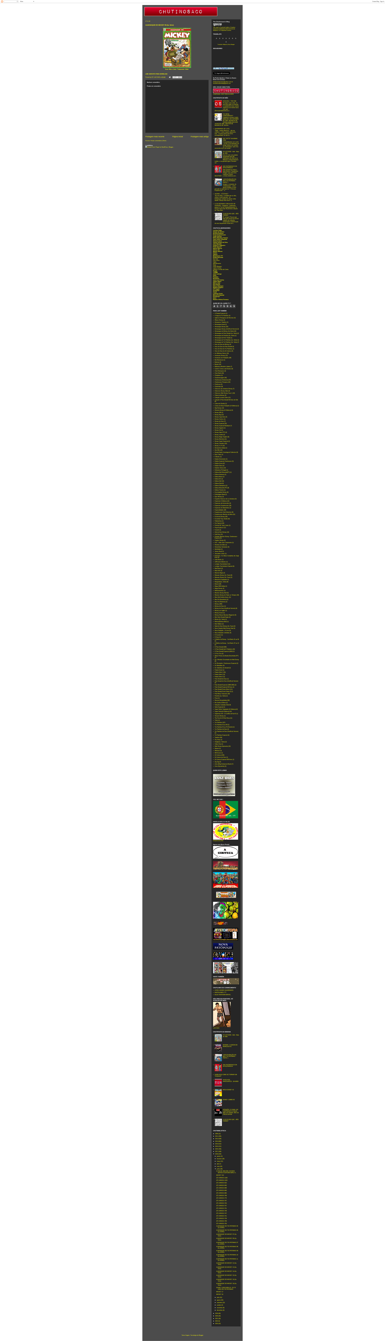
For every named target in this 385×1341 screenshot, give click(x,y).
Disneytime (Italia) (220, 448)
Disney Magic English (221, 437)
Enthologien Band (220, 494)
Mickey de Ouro (219, 606)
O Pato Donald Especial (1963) (224, 651)
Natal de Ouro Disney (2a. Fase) (224, 626)
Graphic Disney (219, 540)
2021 (216, 1318)
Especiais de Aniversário (222, 503)
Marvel (217, 584)
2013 (216, 1141)
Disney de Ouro (219, 421)
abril (218, 1164)
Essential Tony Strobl (221, 519)
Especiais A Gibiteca (221, 501)
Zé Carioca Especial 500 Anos (223, 759)
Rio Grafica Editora (220, 702)
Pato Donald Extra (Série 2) (223, 689)
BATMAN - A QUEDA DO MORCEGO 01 (230, 1045)
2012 (216, 1138)
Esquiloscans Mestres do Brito (224, 514)
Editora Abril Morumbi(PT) (222, 472)
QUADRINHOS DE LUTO (222, 128)
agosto (219, 1300)
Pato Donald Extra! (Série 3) (223, 691)
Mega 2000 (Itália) (220, 586)
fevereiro (219, 1158)
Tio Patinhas (218, 722)
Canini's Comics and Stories (223, 368)
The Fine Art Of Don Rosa (222, 718)
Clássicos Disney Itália (221, 391)
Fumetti (217, 530)
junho (218, 1169)
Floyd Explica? (219, 527)
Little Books (218, 559)
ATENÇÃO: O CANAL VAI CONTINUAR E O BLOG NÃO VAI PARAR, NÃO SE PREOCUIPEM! (231, 1112)
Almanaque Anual (220, 324)
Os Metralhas (218, 665)
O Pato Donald (219, 647)
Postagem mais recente (154, 137)
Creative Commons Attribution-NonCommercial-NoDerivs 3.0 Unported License (224, 29)
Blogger (201, 1335)
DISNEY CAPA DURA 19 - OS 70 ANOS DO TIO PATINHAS (226, 1288)
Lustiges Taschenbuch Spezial (223, 566)
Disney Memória (219, 439)
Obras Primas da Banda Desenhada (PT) (226, 656)
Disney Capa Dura (220, 417)
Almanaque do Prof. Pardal (222, 337)
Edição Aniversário (220, 459)
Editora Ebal (218, 483)
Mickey (217, 604)
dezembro (220, 1310)
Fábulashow (218, 521)
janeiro (219, 1156)
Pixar (216, 698)
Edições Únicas (219, 468)
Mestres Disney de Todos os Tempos (225, 595)
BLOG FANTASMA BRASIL (223, 994)
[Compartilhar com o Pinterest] (181, 77)
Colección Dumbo (220, 403)
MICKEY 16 (219, 1294)
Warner (217, 748)
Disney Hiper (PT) (220, 432)
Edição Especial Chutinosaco (223, 461)
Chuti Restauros (219, 371)
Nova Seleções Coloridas (222, 632)
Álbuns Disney (219, 320)
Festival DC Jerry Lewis (221, 525)
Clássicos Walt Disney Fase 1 (223, 393)
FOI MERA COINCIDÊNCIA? (228, 114)
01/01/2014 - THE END (229, 101)
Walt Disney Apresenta (221, 746)
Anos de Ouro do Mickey (222, 344)
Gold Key (217, 534)
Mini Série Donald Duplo (222, 617)
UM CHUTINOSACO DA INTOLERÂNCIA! (230, 167)
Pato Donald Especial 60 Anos (223, 687)
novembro (220, 1307)
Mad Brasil (218, 568)
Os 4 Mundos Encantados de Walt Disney (227, 659)
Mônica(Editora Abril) (221, 621)
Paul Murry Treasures (221, 693)
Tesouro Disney (219, 716)
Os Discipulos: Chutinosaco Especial (225, 663)
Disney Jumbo (219, 434)
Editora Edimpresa (220, 485)
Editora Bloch (218, 476)
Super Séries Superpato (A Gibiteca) (225, 709)
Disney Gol (218, 430)
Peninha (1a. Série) (220, 696)
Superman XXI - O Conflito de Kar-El (225, 713)
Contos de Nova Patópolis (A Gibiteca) (226, 405)
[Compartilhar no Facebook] (179, 77)
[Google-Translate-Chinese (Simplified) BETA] (216, 39)
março (219, 1161)
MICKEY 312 (220, 1175)
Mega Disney (218, 588)
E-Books (217, 456)
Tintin (216, 720)
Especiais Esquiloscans (222, 505)
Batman (217, 362)
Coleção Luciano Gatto (221, 397)
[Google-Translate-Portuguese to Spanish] (226, 43)
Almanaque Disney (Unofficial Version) (226, 329)
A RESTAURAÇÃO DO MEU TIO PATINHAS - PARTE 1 (229, 181)
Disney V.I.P (218, 445)
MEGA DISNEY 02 (228, 1089)
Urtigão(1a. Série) (220, 742)
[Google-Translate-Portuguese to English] (232, 39)
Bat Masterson (219, 360)
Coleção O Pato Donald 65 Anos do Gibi (226, 400)
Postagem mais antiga (200, 137)
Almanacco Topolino (220, 322)
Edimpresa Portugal (220, 470)
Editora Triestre (219, 490)
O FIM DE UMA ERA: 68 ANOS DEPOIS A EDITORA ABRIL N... (226, 1171)
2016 (216, 1149)
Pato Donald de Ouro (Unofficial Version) (226, 681)
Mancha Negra (219, 573)
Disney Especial (219, 423)
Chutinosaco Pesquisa (221, 382)
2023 (216, 1323)
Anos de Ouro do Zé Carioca (223, 351)
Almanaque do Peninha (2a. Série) (225, 335)
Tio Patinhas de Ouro (221, 729)
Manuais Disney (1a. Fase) (222, 575)
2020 (216, 1316)
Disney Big (218, 414)
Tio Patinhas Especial (221, 735)
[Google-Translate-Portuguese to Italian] (226, 39)
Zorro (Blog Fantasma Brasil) (223, 764)
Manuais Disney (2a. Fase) (222, 577)
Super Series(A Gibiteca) (222, 711)
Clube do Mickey (219, 395)
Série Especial (219, 707)
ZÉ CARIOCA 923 (221, 1183)
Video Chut (218, 744)
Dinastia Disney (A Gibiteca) (223, 410)
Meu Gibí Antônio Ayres (221, 597)
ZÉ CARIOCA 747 (221, 1213)
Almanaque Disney (220, 326)
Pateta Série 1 (219, 672)
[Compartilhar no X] (177, 77)
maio (218, 1166)
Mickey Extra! (219, 612)
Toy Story (217, 739)
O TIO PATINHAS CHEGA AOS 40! (225, 203)
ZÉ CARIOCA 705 (221, 1223)
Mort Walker (218, 624)
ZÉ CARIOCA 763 (221, 1203)
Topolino (217, 737)
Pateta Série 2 (219, 674)
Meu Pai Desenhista (220, 599)
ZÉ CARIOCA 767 (221, 1200)
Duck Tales (218, 454)
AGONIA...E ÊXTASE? (221, 194)
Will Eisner (218, 753)
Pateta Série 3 (219, 676)
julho (218, 1297)
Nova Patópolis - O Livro (222, 630)
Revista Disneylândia (221, 700)
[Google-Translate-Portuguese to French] (219, 39)
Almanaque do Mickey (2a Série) (224, 331)
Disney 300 (218, 412)
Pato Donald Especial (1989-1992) (224, 685)
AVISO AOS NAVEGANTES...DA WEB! (231, 1080)
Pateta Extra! (218, 670)
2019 (216, 1313)
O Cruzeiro (218, 635)
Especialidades (219, 510)
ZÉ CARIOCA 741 (221, 1216)
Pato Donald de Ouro (221, 679)
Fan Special (218, 523)
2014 (216, 1144)
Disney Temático (219, 443)
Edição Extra (218, 463)
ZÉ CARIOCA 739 (221, 1218)
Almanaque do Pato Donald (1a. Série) (226, 333)
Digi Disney (218, 408)
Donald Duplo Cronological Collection (225, 452)
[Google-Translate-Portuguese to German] (222, 39)
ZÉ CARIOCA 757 (221, 1205)
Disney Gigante (219, 428)
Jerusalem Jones (220, 553)
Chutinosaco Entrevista (221, 380)
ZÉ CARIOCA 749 (221, 1211)
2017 (216, 1151)
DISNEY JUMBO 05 (229, 1099)
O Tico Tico (218, 653)
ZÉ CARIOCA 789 (221, 1195)
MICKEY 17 (219, 1291)
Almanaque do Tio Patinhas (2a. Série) (226, 342)
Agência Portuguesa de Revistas (224, 318)
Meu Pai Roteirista (220, 601)
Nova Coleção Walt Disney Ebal (224, 628)
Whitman (217, 750)
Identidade (218, 549)
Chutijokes (218, 375)
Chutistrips (218, 386)
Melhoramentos (219, 590)
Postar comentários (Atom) (158, 140)
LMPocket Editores (220, 562)
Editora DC (218, 479)
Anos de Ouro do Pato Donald (223, 346)
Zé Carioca (218, 755)
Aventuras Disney (220, 355)
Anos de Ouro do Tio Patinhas (223, 349)
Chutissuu (217, 384)
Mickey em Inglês (220, 610)
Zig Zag (217, 762)
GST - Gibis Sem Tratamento (223, 542)
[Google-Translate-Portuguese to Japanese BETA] (229, 39)
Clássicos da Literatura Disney (223, 388)
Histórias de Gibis (220, 544)
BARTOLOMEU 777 (220, 992)
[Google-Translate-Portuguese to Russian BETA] (235, 39)
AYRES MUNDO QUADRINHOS (224, 990)
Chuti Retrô (218, 373)
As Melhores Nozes (220, 353)
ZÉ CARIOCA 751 (221, 1208)
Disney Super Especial (221, 441)
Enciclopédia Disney (220, 492)
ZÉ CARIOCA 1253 (221, 1180)
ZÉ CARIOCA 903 (221, 1185)
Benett (216, 364)
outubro (219, 1305)
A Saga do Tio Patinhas (221, 315)
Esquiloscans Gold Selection (223, 512)
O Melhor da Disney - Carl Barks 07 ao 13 (227, 643)
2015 (216, 1146)
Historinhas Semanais (221, 547)
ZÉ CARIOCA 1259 (221, 1178)
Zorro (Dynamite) (219, 766)
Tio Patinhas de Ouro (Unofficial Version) (226, 731)
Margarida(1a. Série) (220, 581)
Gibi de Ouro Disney (220, 532)
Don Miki (217, 450)
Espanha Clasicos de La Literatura (225, 499)
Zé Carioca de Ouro (220, 757)
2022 (216, 1321)
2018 (216, 1154)
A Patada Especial (220, 313)
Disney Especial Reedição (222, 425)
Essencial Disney (220, 516)
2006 (216, 1133)
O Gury (217, 637)
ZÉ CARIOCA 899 (221, 1188)
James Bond (218, 551)
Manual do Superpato (221, 579)
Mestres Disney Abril (221, 593)
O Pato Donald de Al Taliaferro (223, 649)
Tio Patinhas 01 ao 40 (221, 724)
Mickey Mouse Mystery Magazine (224, 615)
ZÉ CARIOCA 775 (221, 1198)
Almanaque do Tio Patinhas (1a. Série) (226, 340)
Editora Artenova (219, 474)
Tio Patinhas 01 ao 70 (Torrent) (224, 727)
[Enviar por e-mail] (173, 77)
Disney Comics (219, 419)
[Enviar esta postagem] (169, 77)
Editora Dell (218, 481)
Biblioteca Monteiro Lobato (222, 366)
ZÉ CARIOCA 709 (221, 1221)
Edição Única (218, 465)
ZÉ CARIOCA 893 (221, 1190)
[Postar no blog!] (175, 77)
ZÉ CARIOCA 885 (221, 1193)
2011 (216, 1136)
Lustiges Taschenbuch (221, 564)
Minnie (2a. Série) (220, 619)
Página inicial (177, 137)
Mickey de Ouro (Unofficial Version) (225, 608)
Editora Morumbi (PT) (221, 488)
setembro (220, 1302)
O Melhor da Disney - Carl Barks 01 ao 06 (227, 639)
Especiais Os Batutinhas (222, 507)
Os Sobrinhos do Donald (222, 668)
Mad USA (217, 570)
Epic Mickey (218, 496)
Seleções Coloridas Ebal (222, 705)
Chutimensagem (219, 377)
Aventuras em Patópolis (222, 357)
